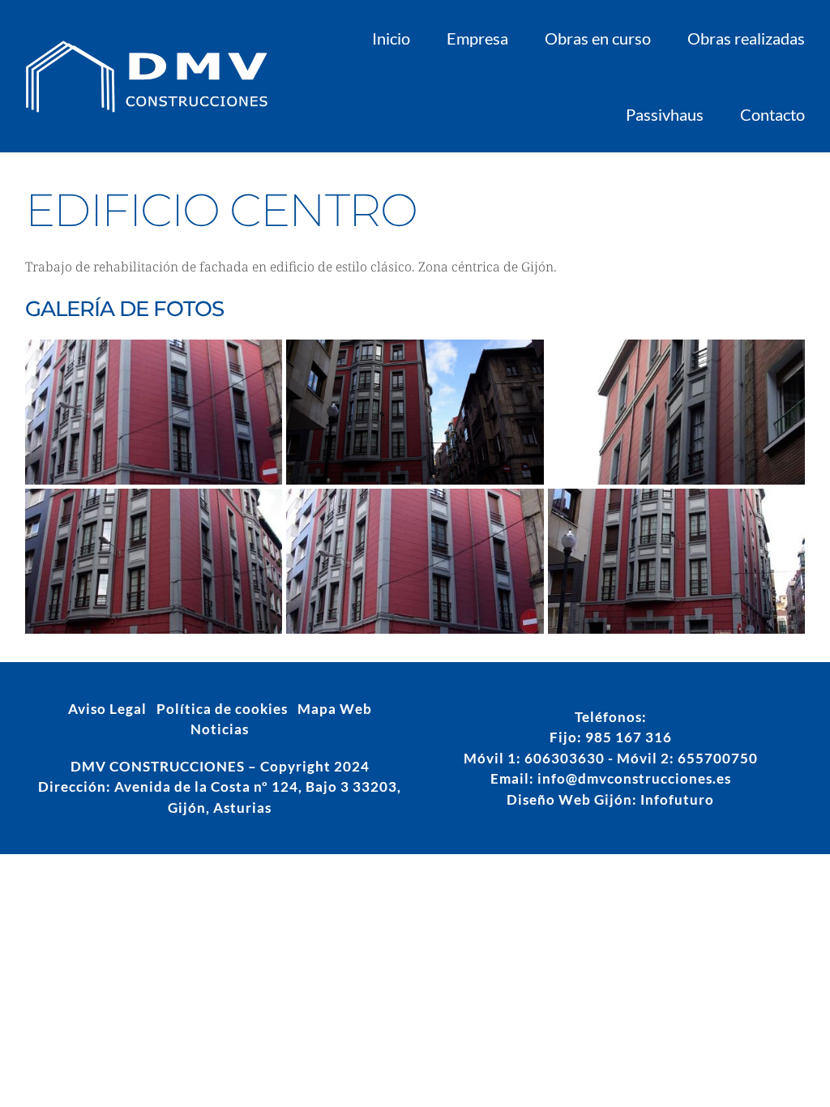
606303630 (564, 758)
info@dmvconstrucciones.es (634, 778)
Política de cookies (222, 708)
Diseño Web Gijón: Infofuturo (610, 799)
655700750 (718, 758)
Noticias (219, 728)
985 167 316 (628, 737)
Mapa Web (334, 708)
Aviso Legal (107, 708)
